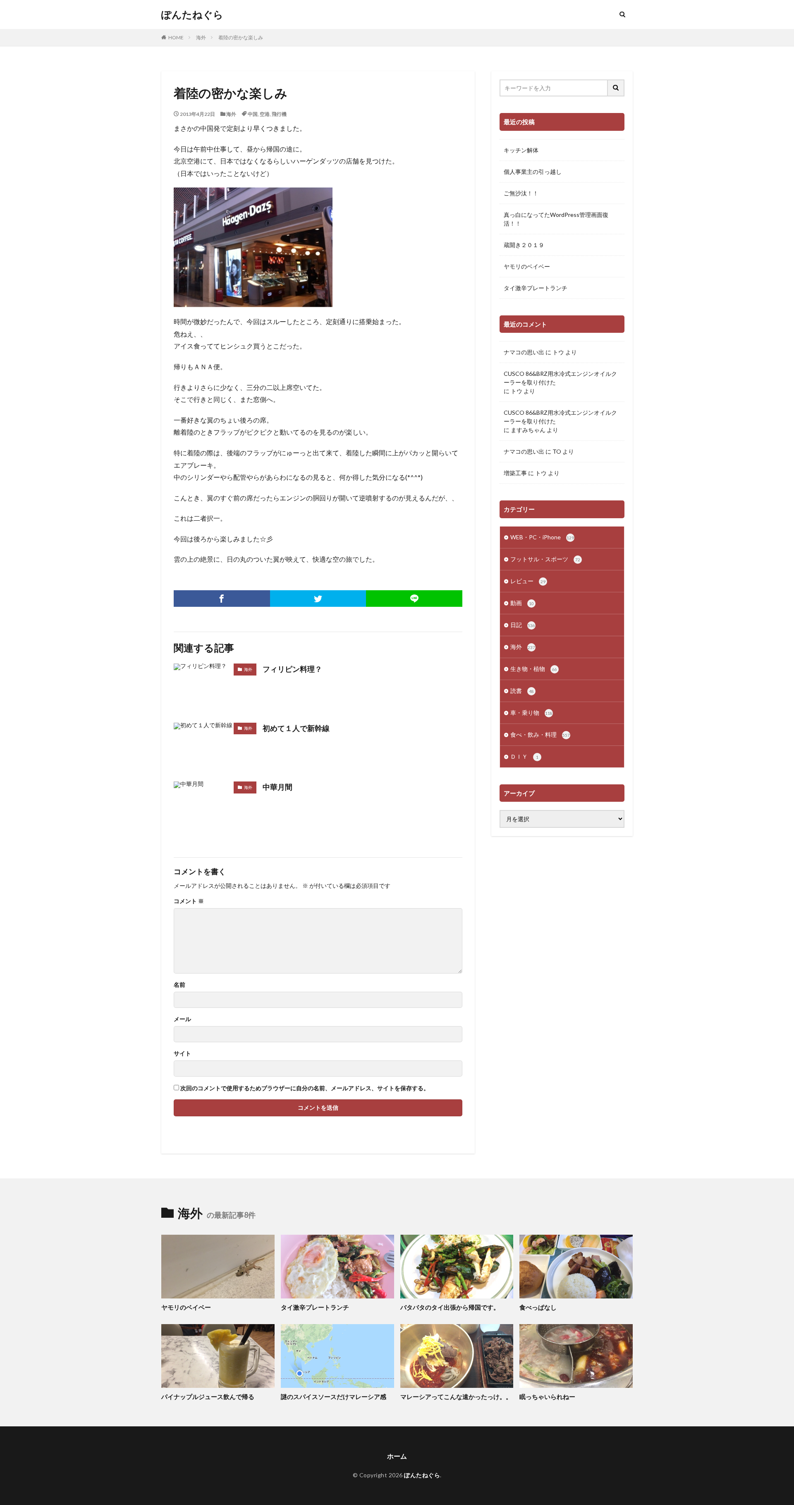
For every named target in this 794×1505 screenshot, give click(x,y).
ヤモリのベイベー (527, 266)
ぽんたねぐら (192, 14)
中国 (253, 114)
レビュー (527, 580)
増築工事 (515, 472)
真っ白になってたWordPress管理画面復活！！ (556, 219)
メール (182, 1019)
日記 (522, 624)
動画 (522, 602)
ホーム (397, 1456)
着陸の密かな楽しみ (240, 37)
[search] (616, 87)
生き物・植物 (533, 668)
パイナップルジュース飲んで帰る (207, 1396)
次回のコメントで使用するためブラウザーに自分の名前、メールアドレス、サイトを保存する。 (304, 1088)
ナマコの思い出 (524, 352)
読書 (522, 690)
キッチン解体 (521, 150)
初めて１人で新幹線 (296, 728)
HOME (176, 37)
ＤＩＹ (524, 756)
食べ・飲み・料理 (540, 734)
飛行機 (279, 114)
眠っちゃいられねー (547, 1396)
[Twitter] (318, 598)
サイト (182, 1053)
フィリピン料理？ (292, 668)
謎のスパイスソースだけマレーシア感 (333, 1396)
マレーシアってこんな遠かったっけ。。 (456, 1396)
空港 (265, 114)
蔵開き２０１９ (524, 244)
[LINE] (414, 598)
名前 (179, 985)
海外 (201, 37)
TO (556, 451)
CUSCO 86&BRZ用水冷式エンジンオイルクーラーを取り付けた (560, 378)
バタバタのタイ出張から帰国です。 (450, 1307)
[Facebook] (222, 598)
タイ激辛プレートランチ (535, 287)
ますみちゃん (528, 429)
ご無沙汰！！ (521, 193)
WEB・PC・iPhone (542, 537)
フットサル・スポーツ (545, 559)
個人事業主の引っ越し (533, 171)
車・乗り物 (531, 712)
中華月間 (277, 786)
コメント (189, 901)
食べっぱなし (538, 1307)
